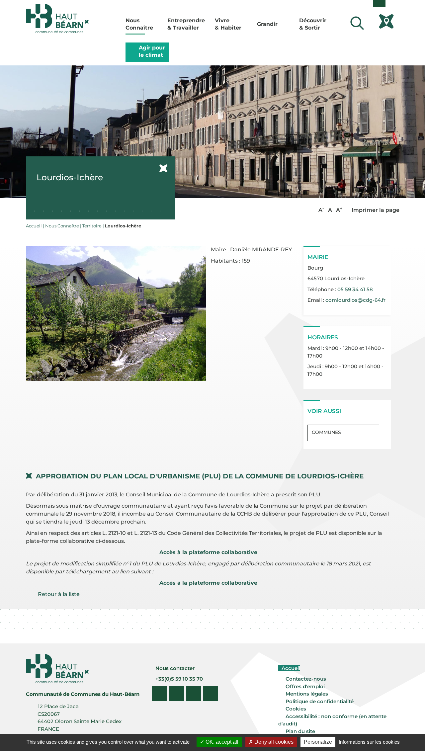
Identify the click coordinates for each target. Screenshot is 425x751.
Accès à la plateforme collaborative (208, 552)
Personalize (318, 742)
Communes (326, 432)
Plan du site (300, 731)
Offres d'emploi (305, 686)
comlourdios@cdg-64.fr (355, 300)
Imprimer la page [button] (374, 210)
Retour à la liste (59, 594)
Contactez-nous (306, 679)
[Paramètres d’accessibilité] (379, 3)
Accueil (290, 668)
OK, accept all (221, 742)
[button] (116, 312)
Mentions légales (307, 694)
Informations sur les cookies (369, 742)
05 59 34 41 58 (355, 289)
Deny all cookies (273, 742)
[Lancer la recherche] (357, 23)
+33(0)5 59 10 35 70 (178, 679)
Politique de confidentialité (320, 701)
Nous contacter (174, 668)
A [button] (321, 209)
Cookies (296, 709)
